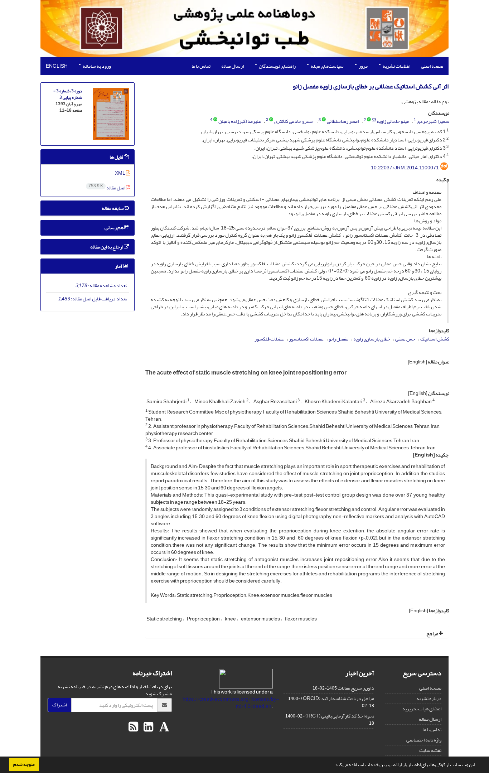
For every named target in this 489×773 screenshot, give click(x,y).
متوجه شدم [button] (24, 764)
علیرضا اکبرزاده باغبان (239, 121)
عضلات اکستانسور (306, 339)
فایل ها (117, 157)
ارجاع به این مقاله (107, 247)
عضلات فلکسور (269, 339)
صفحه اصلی (432, 66)
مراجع (432, 633)
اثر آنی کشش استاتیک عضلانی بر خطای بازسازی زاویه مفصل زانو (371, 86)
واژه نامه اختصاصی (423, 740)
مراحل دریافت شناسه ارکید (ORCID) (337, 698)
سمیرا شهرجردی (433, 121)
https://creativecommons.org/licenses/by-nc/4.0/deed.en (231, 702)
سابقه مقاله (113, 208)
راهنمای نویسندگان (277, 66)
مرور (363, 66)
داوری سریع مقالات (356, 688)
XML (120, 173)
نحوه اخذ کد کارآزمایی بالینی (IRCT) (339, 716)
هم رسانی (114, 227)
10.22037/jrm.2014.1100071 (405, 168)
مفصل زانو (338, 339)
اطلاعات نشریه (396, 66)
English (57, 66)
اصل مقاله (107, 188)
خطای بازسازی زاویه (371, 339)
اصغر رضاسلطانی (343, 121)
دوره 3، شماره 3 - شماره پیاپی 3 (67, 94)
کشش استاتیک (434, 339)
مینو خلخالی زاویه (393, 121)
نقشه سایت (430, 750)
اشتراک (59, 705)
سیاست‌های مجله (327, 66)
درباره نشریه (428, 698)
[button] (331, 765)
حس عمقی (405, 339)
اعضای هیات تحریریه (421, 709)
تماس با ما (201, 66)
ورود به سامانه (96, 66)
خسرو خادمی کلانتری (294, 121)
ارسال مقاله (232, 66)
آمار (119, 266)
